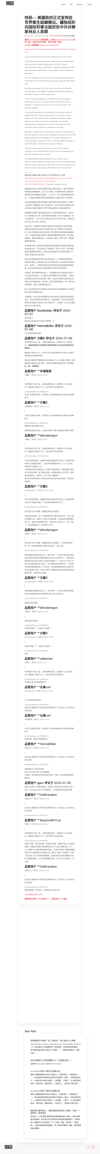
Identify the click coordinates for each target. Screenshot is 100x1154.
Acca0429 (30, 36)
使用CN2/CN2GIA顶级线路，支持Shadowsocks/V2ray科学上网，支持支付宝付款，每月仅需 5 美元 (50, 40)
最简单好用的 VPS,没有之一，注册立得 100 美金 (46, 899)
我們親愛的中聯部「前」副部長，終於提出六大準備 (52, 1040)
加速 (57, 36)
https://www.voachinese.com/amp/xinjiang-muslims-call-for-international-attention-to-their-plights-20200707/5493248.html (49, 181)
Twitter (89, 4)
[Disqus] (50, 941)
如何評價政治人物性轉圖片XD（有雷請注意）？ (51, 1060)
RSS (70, 4)
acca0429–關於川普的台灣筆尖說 (45, 1071)
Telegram (79, 4)
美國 (54, 36)
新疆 (60, 36)
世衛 (50, 36)
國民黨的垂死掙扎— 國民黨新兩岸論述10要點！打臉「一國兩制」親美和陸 (55, 1111)
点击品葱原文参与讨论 (33, 894)
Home (63, 4)
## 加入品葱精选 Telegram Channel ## (42, 45)
